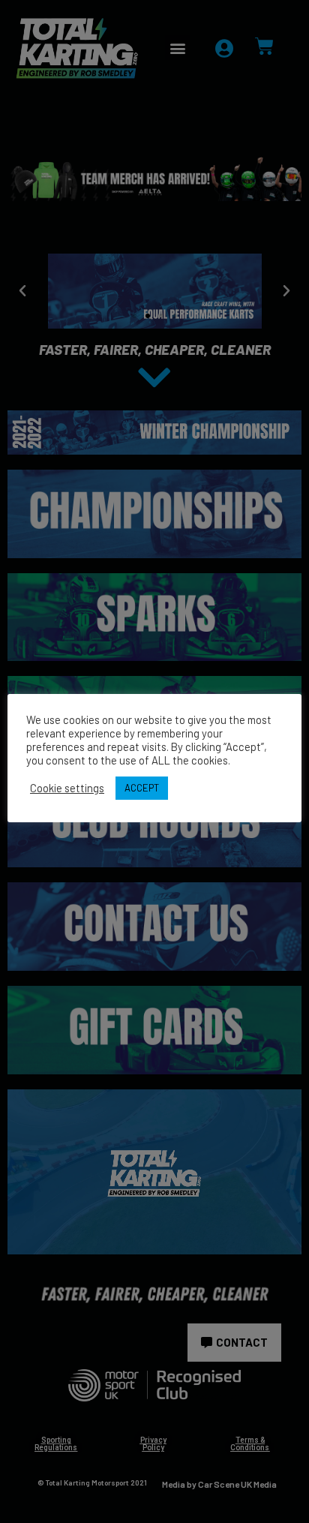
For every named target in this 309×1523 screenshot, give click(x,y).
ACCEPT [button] (141, 788)
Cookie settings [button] (67, 788)
